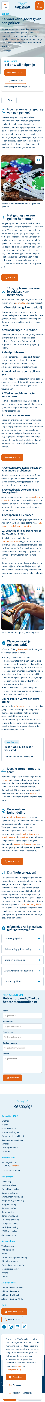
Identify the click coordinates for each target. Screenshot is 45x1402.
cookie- (18, 1366)
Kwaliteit (5, 1120)
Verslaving (6, 1181)
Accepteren (18, 1377)
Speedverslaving (8, 1235)
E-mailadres (8, 1032)
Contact (5, 1143)
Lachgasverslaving (9, 1223)
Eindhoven (34, 834)
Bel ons (11, 277)
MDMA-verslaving (9, 1231)
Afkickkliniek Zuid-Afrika (12, 1299)
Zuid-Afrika (23, 837)
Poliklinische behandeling (13, 1265)
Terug (11, 100)
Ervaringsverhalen (9, 1147)
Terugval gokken (12, 981)
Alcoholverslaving (9, 1185)
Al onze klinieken (9, 1170)
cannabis (5, 500)
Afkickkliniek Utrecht (10, 1295)
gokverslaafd (22, 649)
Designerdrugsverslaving (12, 1200)
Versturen (14, 1077)
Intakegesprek (7, 1249)
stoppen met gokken (31, 904)
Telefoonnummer (10, 1043)
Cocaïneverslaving (9, 1193)
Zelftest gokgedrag (13, 938)
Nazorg (4, 1272)
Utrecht (4, 837)
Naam (5, 1010)
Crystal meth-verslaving (12, 1196)
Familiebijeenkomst (10, 1268)
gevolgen (5, 780)
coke (31, 497)
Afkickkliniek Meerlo (10, 1291)
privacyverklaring (13, 1369)
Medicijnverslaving (9, 1227)
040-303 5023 (17, 80)
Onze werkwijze (8, 1128)
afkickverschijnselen (10, 541)
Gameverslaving (8, 1208)
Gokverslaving (7, 1212)
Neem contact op (15, 72)
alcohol (37, 497)
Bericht (6, 1053)
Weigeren (17, 1384)
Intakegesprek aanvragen (15, 86)
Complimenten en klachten (13, 1136)
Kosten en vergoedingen (12, 1140)
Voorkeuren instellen (22, 1392)
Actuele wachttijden (10, 1132)
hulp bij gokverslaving (16, 817)
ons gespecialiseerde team (24, 844)
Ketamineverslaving (10, 1219)
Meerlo (12, 837)
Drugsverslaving (8, 1204)
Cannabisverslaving (10, 1189)
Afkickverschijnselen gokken (18, 970)
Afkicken (5, 1276)
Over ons (5, 1124)
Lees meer (6, 50)
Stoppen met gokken (15, 960)
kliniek (23, 834)
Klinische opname (9, 1261)
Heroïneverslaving (9, 1215)
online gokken (19, 706)
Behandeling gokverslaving (17, 949)
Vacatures (5, 1151)
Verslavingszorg (8, 1246)
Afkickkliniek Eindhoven (12, 1287)
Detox (4, 1253)
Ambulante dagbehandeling (14, 1257)
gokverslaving (21, 302)
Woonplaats (8, 1021)
